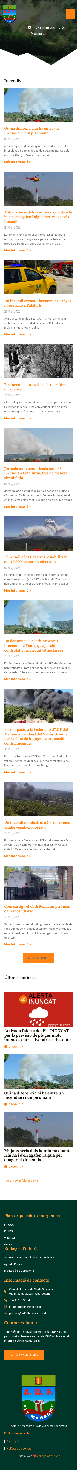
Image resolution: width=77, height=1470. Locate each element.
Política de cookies (19, 1448)
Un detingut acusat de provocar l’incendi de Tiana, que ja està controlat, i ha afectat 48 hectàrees (33, 646)
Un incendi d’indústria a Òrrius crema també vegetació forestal (37, 825)
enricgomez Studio (48, 1456)
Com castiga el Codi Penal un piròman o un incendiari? (37, 909)
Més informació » (17, 161)
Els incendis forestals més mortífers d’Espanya (35, 387)
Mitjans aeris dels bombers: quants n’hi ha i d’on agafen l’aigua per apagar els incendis (38, 217)
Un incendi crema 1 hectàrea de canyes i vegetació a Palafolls (37, 303)
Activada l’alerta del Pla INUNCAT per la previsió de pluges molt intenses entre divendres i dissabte (37, 1035)
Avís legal (13, 1441)
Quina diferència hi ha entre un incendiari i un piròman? (31, 131)
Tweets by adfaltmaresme (21, 1180)
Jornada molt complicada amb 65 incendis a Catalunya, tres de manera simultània (36, 473)
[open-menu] (70, 14)
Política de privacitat (17, 1433)
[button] (38, 958)
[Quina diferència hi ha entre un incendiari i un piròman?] (38, 1071)
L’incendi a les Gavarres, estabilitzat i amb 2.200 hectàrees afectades (36, 559)
